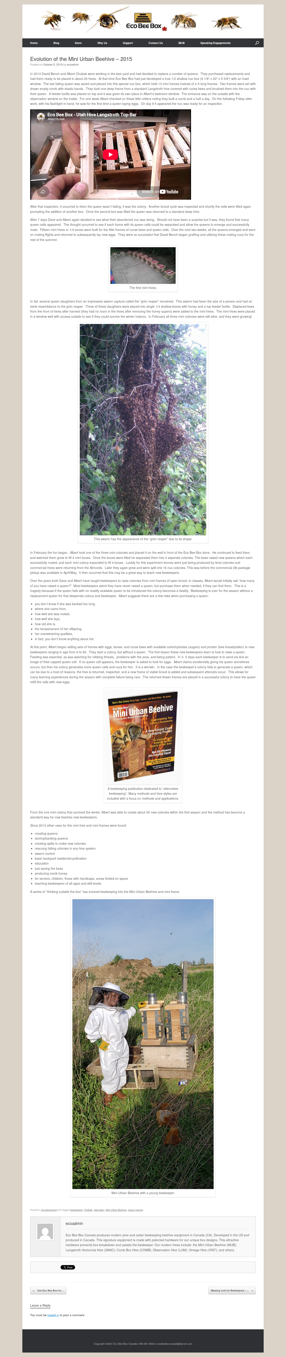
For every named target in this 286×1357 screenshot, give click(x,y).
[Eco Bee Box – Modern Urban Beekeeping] (143, 21)
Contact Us (156, 43)
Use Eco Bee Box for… (48, 1290)
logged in (53, 1315)
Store (78, 43)
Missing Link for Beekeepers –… (232, 1290)
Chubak (88, 1210)
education (99, 1210)
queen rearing (135, 1210)
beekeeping (76, 1210)
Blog (56, 43)
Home (34, 43)
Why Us (102, 43)
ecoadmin (73, 64)
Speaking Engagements (215, 43)
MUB (182, 43)
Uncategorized (49, 1210)
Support (128, 43)
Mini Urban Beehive (116, 1210)
